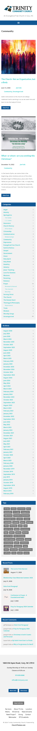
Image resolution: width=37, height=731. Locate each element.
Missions (7, 275)
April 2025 (7, 355)
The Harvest (9, 289)
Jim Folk (18, 88)
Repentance (9, 305)
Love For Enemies (9, 273)
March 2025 (7, 358)
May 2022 (7, 424)
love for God (8, 536)
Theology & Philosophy (12, 303)
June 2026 (7, 336)
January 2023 (8, 413)
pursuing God (8, 543)
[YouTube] (20, 685)
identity (18, 532)
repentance (17, 546)
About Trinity (18, 709)
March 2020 (7, 460)
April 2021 (7, 447)
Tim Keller (8, 218)
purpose (28, 539)
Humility (7, 264)
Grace (5, 256)
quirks (16, 543)
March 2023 (7, 408)
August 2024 (8, 378)
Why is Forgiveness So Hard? (23, 644)
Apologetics (8, 215)
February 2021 (8, 449)
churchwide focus (9, 519)
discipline (29, 522)
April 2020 (7, 458)
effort (6, 526)
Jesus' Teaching (9, 270)
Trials (5, 308)
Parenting (7, 278)
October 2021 (8, 435)
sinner (6, 549)
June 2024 (7, 380)
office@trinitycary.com (20, 680)
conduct (26, 519)
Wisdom (6, 311)
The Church (7, 297)
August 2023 (8, 405)
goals (20, 526)
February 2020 (8, 463)
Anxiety (6, 212)
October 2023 (8, 400)
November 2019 (9, 469)
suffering (7, 553)
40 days (6, 509)
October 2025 (8, 344)
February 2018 (8, 493)
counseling (7, 522)
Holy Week (7, 262)
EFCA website (23, 717)
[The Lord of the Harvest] (6, 572)
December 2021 (9, 433)
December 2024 (9, 367)
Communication (9, 234)
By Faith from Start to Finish (22, 640)
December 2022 (9, 416)
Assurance (7, 223)
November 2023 (9, 397)
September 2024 (9, 375)
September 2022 (9, 419)
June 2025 (7, 353)
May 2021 (7, 444)
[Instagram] (14, 685)
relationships (8, 546)
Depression (7, 242)
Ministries (15, 712)
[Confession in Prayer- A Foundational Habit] (6, 598)
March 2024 (7, 389)
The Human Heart (10, 300)
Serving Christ (8, 294)
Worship (7, 292)
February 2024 (8, 391)
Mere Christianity (19, 536)
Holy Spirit (7, 259)
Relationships (9, 237)
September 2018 (9, 485)
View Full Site (18, 703)
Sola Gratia (13, 549)
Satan (25, 546)
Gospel (6, 250)
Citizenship (7, 231)
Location (29, 709)
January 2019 (8, 480)
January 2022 (8, 430)
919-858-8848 (19, 675)
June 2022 (7, 422)
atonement (21, 509)
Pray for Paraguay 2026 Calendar (22, 606)
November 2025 (9, 342)
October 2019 (8, 471)
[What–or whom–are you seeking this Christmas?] (18, 149)
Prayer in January (9, 539)
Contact (28, 714)
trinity (14, 553)
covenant (16, 522)
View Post (6, 108)
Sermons (8, 709)
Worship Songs (9, 314)
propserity (20, 539)
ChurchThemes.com (18, 725)
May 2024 (7, 383)
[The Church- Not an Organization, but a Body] (18, 73)
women (26, 553)
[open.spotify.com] (23, 685)
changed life (25, 512)
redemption (24, 543)
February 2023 (8, 411)
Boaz (28, 509)
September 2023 (9, 402)
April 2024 (7, 386)
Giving (20, 714)
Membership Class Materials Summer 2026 (18, 578)
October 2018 (8, 482)
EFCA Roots (8, 228)
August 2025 (8, 350)
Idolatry (6, 267)
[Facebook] (17, 685)
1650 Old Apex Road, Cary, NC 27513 (18, 663)
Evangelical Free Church (12, 245)
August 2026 (8, 331)
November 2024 (9, 369)
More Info (13, 690)
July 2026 (7, 333)
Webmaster (12, 717)
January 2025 (8, 364)
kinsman (25, 532)
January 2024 (8, 394)
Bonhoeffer (7, 512)
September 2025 (9, 347)
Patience (7, 281)
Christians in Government (21, 515)
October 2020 (8, 455)
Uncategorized (18, 91)
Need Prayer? (11, 714)
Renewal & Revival (11, 286)
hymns (12, 532)
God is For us (8, 529)
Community (8, 91)
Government (8, 253)
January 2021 (8, 452)
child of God (8, 515)
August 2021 (8, 438)
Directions (23, 690)
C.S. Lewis (16, 512)
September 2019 (9, 474)
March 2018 (7, 491)
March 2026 (7, 339)
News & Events (27, 712)
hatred (17, 529)
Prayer (6, 284)
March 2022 (7, 427)
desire (23, 522)
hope (6, 532)
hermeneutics (25, 529)
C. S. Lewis (8, 220)
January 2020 (8, 466)
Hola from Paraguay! (11, 586)
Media (7, 712)
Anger (6, 209)
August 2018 (8, 488)
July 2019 (7, 477)
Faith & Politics (9, 248)
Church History (9, 226)
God (25, 526)
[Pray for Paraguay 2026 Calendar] (6, 610)
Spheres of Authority (25, 549)
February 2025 (8, 361)
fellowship (13, 526)
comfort (19, 519)
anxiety (13, 509)
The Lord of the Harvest (19, 569)
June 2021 (7, 441)
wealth (20, 553)
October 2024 (8, 372)
